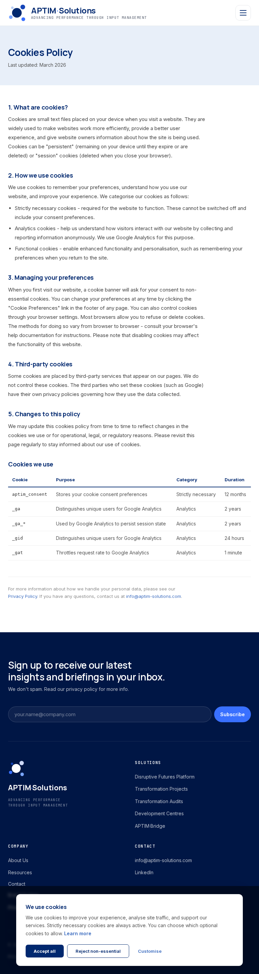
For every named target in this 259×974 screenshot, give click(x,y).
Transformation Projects (161, 789)
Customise (150, 951)
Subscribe (232, 714)
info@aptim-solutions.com (153, 596)
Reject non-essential (98, 951)
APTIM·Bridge (150, 826)
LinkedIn (144, 872)
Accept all (45, 951)
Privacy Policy (22, 596)
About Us (18, 860)
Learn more (77, 933)
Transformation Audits (159, 801)
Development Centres (159, 813)
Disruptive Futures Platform (165, 777)
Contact (16, 884)
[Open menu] (243, 13)
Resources (20, 872)
